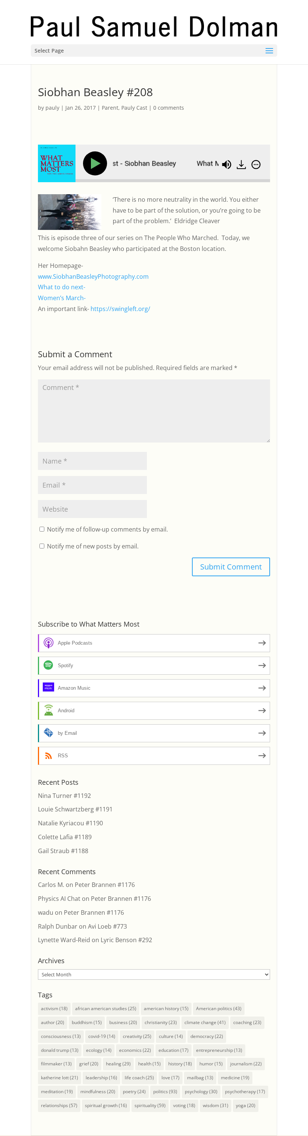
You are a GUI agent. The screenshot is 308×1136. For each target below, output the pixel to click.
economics (135, 1050)
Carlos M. (51, 885)
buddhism (87, 1022)
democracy (206, 1036)
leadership (101, 1077)
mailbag (200, 1077)
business (123, 1022)
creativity (137, 1036)
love (171, 1077)
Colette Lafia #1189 (65, 837)
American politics (219, 1008)
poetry (134, 1091)
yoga (245, 1105)
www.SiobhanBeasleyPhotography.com (93, 276)
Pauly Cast (134, 107)
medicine (235, 1077)
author (52, 1022)
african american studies (105, 1008)
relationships (59, 1105)
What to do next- (61, 287)
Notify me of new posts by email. (93, 546)
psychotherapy (245, 1091)
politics (165, 1091)
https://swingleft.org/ (120, 309)
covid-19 (101, 1036)
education (174, 1050)
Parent (110, 107)
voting (184, 1105)
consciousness (61, 1036)
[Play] (96, 163)
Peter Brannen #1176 (105, 885)
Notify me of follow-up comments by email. (107, 529)
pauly (52, 107)
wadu (45, 912)
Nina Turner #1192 (64, 796)
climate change (205, 1022)
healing (118, 1063)
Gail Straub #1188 (63, 851)
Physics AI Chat (59, 898)
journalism (246, 1063)
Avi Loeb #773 (107, 926)
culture (171, 1036)
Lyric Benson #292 (126, 940)
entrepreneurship (219, 1050)
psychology (201, 1091)
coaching (247, 1022)
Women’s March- (62, 298)
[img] (256, 164)
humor (211, 1063)
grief (88, 1063)
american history (166, 1008)
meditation (57, 1091)
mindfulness (97, 1091)
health (149, 1063)
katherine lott (59, 1077)
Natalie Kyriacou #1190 (70, 823)
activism (54, 1008)
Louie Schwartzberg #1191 (75, 809)
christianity (161, 1022)
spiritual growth (106, 1105)
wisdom (215, 1105)
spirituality (150, 1105)
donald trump (60, 1050)
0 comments (168, 107)
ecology (99, 1050)
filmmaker (56, 1063)
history (180, 1063)
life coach (139, 1077)
